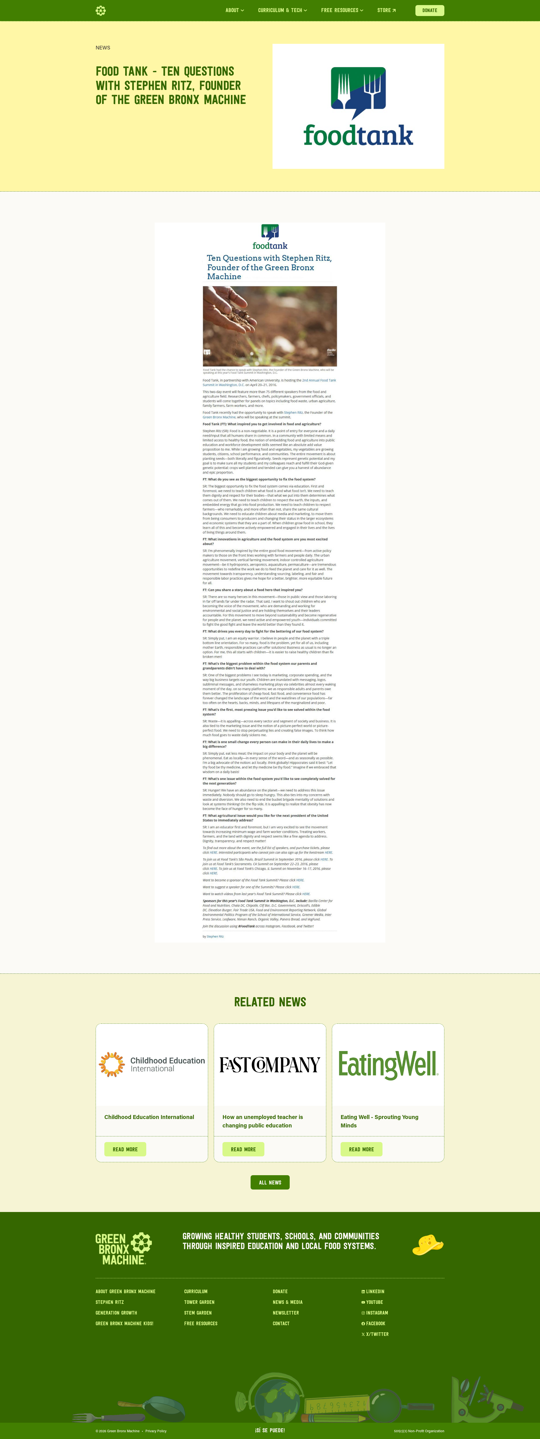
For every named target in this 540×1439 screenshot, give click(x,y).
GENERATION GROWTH (116, 1313)
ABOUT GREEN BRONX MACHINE (126, 1292)
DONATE (429, 10)
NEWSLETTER (286, 1313)
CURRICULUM (196, 1292)
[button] (235, 11)
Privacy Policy (155, 1431)
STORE (384, 10)
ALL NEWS (270, 1183)
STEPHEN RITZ (110, 1302)
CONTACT (281, 1324)
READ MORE (125, 1150)
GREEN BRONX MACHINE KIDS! (124, 1324)
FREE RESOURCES (339, 10)
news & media (288, 1302)
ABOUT (232, 10)
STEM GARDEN (198, 1313)
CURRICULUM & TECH (280, 10)
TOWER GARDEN (199, 1302)
